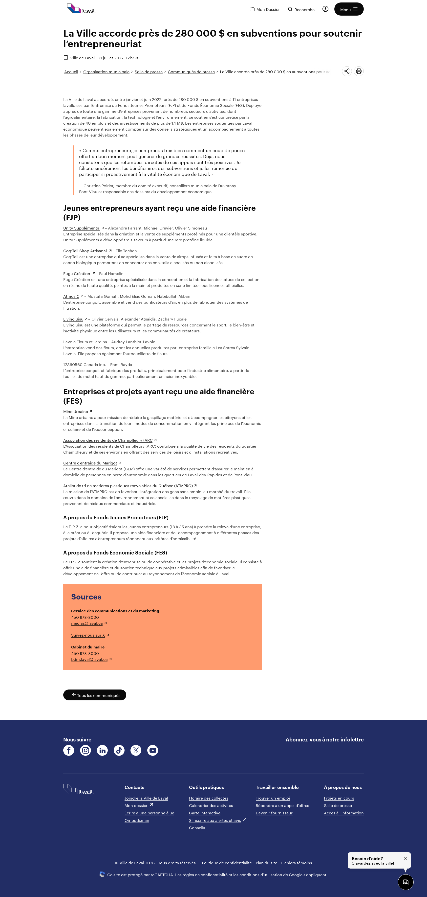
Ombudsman (137, 820)
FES (73, 561)
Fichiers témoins (296, 862)
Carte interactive (204, 812)
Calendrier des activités (211, 805)
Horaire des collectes (208, 797)
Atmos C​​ (71, 296)
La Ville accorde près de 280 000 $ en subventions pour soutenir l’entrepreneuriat (297, 71)
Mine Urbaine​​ (75, 411)
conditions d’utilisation (260, 874)
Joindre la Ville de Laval (146, 797)
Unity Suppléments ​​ (81, 227)
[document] (213, 369)
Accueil (71, 71)
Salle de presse (149, 71)
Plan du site (266, 862)
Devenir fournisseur (274, 812)
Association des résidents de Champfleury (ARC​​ (108, 440)
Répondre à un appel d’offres (282, 805)
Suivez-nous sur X (88, 634)
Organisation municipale (106, 71)
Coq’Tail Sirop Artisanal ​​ (85, 250)
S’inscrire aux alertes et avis (215, 820)
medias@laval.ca (87, 623)
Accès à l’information (344, 812)
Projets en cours (339, 797)
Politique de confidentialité (227, 862)
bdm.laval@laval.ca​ (89, 659)
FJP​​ (71, 526)
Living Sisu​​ (73, 318)
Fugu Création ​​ (77, 273)
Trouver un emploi (273, 797)
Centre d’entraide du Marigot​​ (90, 462)
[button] (349, 9)
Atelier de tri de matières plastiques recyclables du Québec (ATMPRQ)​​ (128, 485)
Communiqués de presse (191, 71)
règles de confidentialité (205, 874)
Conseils (197, 827)
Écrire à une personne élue (149, 812)
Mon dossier (136, 805)
